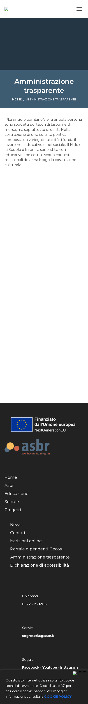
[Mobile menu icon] (79, 9)
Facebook (30, 667)
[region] (44, 687)
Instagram (69, 667)
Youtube (49, 667)
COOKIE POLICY (58, 697)
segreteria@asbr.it (38, 636)
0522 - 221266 (34, 604)
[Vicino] (79, 673)
